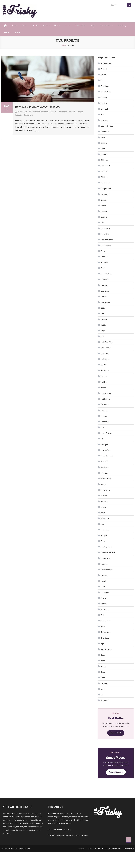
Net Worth (105, 518)
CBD (103, 149)
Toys (103, 661)
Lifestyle (104, 444)
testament (28, 115)
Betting (104, 103)
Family (103, 251)
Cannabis (105, 132)
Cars (103, 137)
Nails (103, 513)
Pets (103, 541)
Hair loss (104, 353)
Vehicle (104, 683)
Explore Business (116, 772)
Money (104, 484)
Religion (104, 575)
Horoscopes (106, 393)
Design (104, 217)
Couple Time (106, 188)
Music (103, 507)
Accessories (106, 63)
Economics (105, 228)
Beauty (104, 97)
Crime (103, 200)
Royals (7, 32)
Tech (103, 626)
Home (14, 26)
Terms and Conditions (113, 848)
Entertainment (106, 26)
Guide (103, 325)
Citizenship (105, 166)
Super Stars (106, 621)
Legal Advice (106, 433)
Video (103, 689)
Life (102, 439)
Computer (105, 183)
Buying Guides (107, 126)
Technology (105, 632)
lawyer (80, 112)
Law (102, 427)
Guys (103, 331)
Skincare (104, 598)
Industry (104, 410)
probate (18, 115)
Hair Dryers (105, 348)
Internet (104, 416)
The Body (105, 638)
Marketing (105, 467)
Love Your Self (107, 456)
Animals (104, 69)
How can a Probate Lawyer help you (37, 106)
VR (102, 695)
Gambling (105, 291)
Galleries (104, 285)
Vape (103, 678)
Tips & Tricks (106, 649)
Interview (104, 422)
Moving (104, 501)
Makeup (104, 461)
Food (103, 268)
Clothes (104, 177)
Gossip (104, 319)
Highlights (105, 370)
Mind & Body (106, 479)
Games (104, 297)
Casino (104, 143)
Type (103, 672)
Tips (102, 643)
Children (104, 160)
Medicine (104, 473)
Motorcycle (105, 490)
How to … (105, 405)
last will (71, 112)
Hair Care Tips (107, 342)
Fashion (104, 257)
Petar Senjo (22, 112)
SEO (103, 587)
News (25, 26)
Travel (17, 32)
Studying (104, 609)
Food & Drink (106, 274)
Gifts (103, 308)
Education (105, 234)
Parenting (122, 26)
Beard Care (105, 92)
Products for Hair (108, 552)
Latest (100, 848)
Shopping (105, 592)
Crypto (103, 206)
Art (102, 80)
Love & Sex (105, 450)
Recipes (104, 564)
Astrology (105, 86)
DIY (102, 223)
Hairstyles (105, 359)
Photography (106, 547)
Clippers (104, 171)
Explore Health (116, 733)
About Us (82, 848)
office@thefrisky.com (62, 829)
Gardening (105, 302)
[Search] (129, 5)
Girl (102, 314)
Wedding (104, 700)
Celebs (46, 26)
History (104, 376)
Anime (103, 75)
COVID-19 (105, 194)
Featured (105, 262)
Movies (57, 26)
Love (67, 26)
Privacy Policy (129, 848)
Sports (103, 604)
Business (44, 112)
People (53, 112)
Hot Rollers (105, 399)
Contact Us (92, 848)
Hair (102, 336)
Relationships (80, 26)
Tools (103, 655)
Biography (105, 109)
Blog (103, 114)
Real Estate (105, 558)
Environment (106, 245)
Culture (104, 211)
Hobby (103, 382)
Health (35, 26)
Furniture (105, 279)
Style (93, 26)
